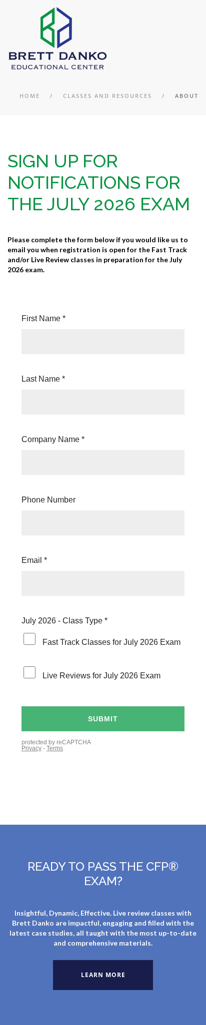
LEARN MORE (103, 975)
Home (30, 95)
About (186, 95)
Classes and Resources (107, 95)
